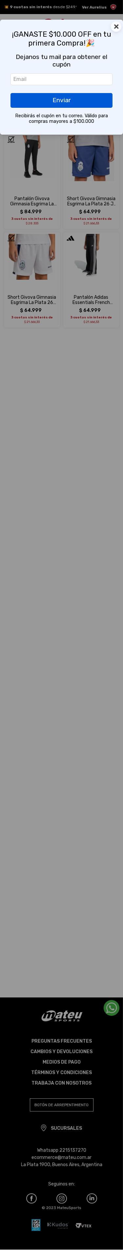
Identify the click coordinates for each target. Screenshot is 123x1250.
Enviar (61, 100)
